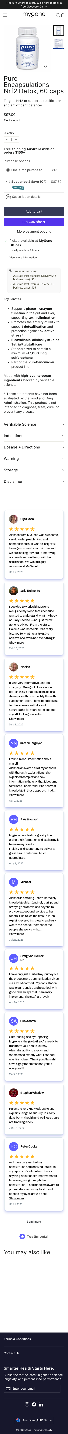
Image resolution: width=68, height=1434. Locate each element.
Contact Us (11, 1353)
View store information (23, 257)
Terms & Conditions (17, 1339)
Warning (11, 458)
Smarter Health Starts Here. (29, 1368)
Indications (13, 435)
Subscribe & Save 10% (29, 184)
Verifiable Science (20, 424)
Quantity (9, 133)
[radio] (8, 170)
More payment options (34, 231)
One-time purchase (26, 170)
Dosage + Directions (22, 447)
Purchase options (17, 161)
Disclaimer (13, 481)
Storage (11, 470)
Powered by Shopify (43, 1430)
